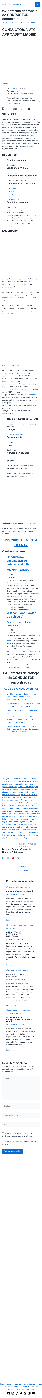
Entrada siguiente (21, 870)
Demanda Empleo (12, 894)
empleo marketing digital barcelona (23, 803)
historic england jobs (21, 822)
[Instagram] (12, 1393)
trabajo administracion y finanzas (21, 792)
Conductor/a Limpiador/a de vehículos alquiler (19, 560)
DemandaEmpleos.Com (25, 1389)
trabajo (7, 295)
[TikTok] (16, 1393)
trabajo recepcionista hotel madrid (15, 819)
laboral (14, 413)
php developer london (10, 838)
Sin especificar (18, 434)
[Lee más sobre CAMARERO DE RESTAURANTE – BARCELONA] (21, 927)
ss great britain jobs (28, 824)
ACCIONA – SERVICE (18, 570)
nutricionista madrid (9, 811)
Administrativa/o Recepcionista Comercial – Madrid (19, 1019)
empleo (24, 635)
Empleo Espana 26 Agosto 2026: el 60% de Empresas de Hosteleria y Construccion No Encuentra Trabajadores (23, 729)
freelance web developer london (24, 830)
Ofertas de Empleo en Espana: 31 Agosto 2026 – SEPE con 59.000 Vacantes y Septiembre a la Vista (22, 719)
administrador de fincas (11, 795)
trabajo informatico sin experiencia (15, 797)
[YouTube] (33, 1393)
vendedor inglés (16, 779)
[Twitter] (8, 858)
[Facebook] (3, 858)
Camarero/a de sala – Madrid (20, 891)
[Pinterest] (13, 858)
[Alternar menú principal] (37, 4)
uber (13, 191)
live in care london (9, 835)
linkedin (24, 806)
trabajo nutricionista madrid (28, 811)
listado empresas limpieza (21, 789)
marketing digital (8, 808)
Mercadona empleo (30, 779)
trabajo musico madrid (27, 814)
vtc (12, 194)
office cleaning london (10, 832)
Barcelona (9, 939)
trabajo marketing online (11, 806)
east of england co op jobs (12, 827)
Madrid (15, 88)
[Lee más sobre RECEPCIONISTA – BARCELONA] (19, 970)
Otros (9, 434)
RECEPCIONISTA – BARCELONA (15, 975)
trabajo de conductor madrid (27, 816)
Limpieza (20, 594)
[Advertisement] (21, 60)
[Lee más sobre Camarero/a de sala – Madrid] (18, 887)
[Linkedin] (18, 858)
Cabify (13, 189)
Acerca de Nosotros (13, 1384)
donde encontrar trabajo (11, 781)
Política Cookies (29, 1384)
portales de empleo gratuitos (13, 784)
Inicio (2, 1384)
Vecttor (5, 83)
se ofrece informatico (29, 795)
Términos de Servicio (21, 1387)
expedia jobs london (27, 838)
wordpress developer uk (29, 832)
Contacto (34, 1387)
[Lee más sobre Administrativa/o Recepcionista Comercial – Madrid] (21, 1012)
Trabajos (5, 779)
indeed (30, 806)
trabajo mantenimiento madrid (27, 808)
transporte (15, 199)
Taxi (12, 197)
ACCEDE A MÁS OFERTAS (21, 688)
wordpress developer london (28, 835)
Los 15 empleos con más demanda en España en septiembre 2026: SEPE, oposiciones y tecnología (21, 696)
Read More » (11, 920)
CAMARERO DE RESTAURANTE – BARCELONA (14, 934)
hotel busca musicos (10, 814)
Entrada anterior (21, 866)
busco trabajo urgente (30, 781)
